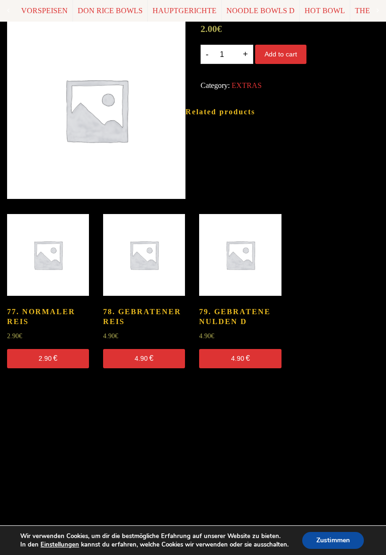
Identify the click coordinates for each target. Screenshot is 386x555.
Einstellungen (59, 544)
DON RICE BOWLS (110, 11)
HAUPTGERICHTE (185, 11)
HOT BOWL (325, 11)
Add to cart (281, 54)
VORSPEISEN (44, 11)
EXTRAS (247, 85)
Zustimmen (333, 540)
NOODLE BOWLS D (260, 11)
